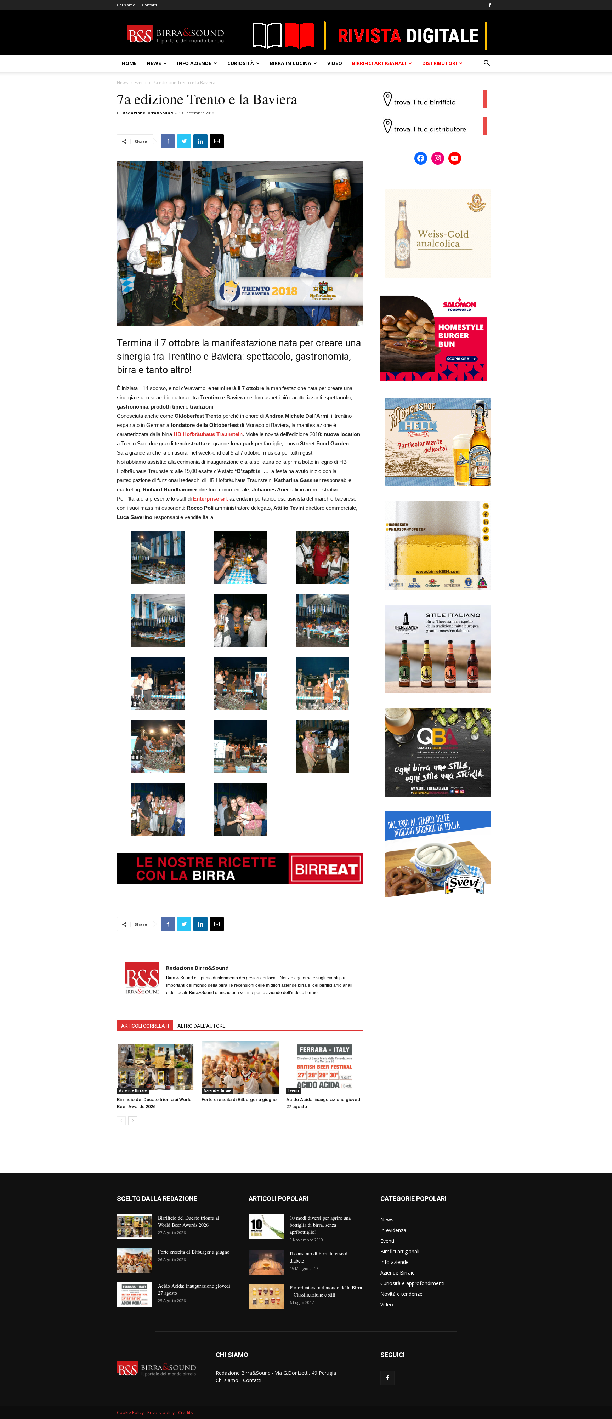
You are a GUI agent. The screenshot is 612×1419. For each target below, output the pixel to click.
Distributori (439, 63)
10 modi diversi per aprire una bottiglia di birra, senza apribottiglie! (320, 1224)
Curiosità (240, 63)
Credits (185, 1412)
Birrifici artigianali (379, 63)
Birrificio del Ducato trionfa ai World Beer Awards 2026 (188, 1221)
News (154, 63)
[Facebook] (489, 5)
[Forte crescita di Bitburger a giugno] (240, 1067)
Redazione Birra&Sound (148, 112)
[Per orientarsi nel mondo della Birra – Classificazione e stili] (266, 1296)
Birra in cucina (290, 63)
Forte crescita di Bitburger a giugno (239, 1099)
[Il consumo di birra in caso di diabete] (266, 1262)
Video (334, 63)
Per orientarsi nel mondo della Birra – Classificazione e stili (326, 1291)
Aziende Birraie (133, 1090)
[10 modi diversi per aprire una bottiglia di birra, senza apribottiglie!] (266, 1226)
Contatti (149, 4)
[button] (486, 64)
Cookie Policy (130, 1412)
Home (129, 63)
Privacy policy (161, 1412)
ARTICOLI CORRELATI (145, 1026)
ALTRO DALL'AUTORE (201, 1026)
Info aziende (194, 63)
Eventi (140, 83)
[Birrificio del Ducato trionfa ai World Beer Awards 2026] (155, 1067)
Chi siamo (126, 4)
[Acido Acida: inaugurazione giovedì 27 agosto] (324, 1067)
